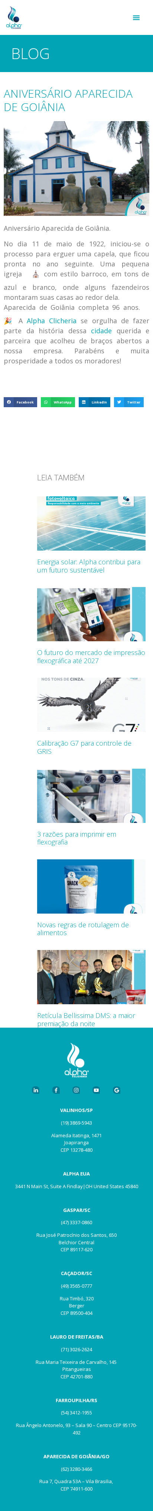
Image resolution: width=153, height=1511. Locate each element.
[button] (136, 17)
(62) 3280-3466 (76, 1469)
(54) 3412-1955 (76, 1412)
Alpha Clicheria (51, 320)
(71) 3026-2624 (76, 1349)
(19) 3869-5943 (76, 1122)
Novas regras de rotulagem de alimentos (83, 928)
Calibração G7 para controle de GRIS (84, 747)
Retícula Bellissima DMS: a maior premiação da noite (86, 1019)
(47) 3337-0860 (76, 1222)
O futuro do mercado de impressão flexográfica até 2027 (91, 656)
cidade (101, 330)
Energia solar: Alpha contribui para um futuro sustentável (88, 565)
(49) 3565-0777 (76, 1286)
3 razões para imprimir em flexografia (76, 838)
